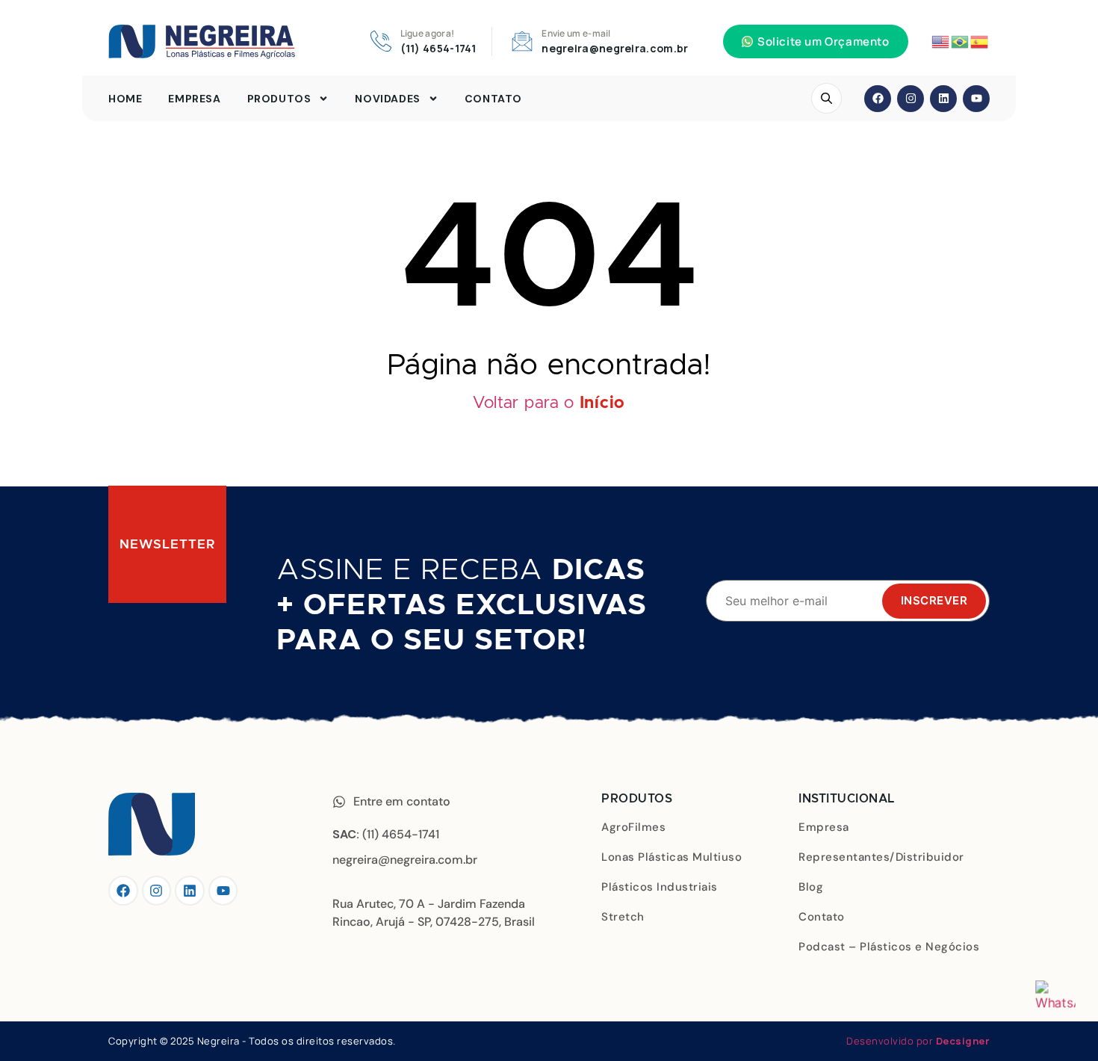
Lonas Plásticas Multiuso (671, 857)
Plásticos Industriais (659, 886)
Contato (493, 98)
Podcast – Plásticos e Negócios (888, 946)
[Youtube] (976, 98)
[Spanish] (980, 41)
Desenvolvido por (918, 1041)
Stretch (623, 916)
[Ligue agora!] (380, 41)
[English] (941, 41)
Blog (810, 886)
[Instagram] (910, 98)
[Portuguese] (960, 41)
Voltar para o (549, 403)
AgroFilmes (633, 827)
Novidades (387, 98)
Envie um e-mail (576, 33)
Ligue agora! (427, 33)
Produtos (279, 98)
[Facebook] (877, 98)
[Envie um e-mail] (522, 41)
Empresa (194, 98)
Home (125, 98)
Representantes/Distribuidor (881, 857)
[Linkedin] (943, 98)
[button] (815, 41)
